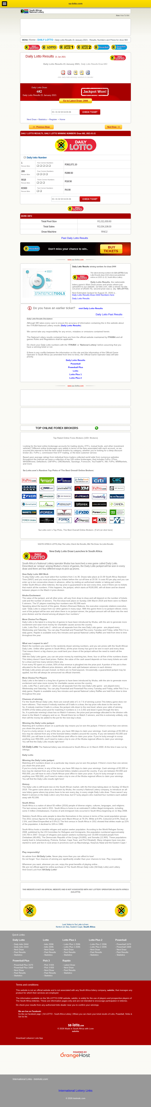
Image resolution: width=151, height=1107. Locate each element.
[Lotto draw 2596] (49, 50)
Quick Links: (18, 935)
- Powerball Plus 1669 (23, 967)
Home (62, 119)
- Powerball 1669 (123, 947)
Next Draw (32, 119)
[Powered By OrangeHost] (75, 1058)
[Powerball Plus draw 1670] (119, 50)
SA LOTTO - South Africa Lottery (57, 1014)
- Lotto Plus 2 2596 (98, 944)
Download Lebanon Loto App (29, 1038)
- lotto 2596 (48, 944)
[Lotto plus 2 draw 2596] (84, 50)
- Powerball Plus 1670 (23, 965)
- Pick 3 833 (48, 967)
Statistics (42, 119)
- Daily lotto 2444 (20, 944)
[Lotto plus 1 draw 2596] (67, 50)
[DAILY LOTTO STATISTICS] (45, 283)
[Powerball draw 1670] (101, 50)
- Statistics (17, 955)
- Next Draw (18, 949)
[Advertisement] (75, 27)
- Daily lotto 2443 (20, 947)
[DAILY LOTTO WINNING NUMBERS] (75, 74)
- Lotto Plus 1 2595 (71, 947)
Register (53, 119)
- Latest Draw (69, 965)
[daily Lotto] (75, 145)
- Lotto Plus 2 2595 (98, 947)
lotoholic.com (41, 1079)
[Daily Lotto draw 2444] (32, 50)
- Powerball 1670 (123, 944)
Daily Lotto (27, 755)
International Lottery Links (75, 1090)
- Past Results (19, 952)
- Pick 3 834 (48, 965)
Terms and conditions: (27, 984)
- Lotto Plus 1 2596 (71, 944)
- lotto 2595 (48, 947)
